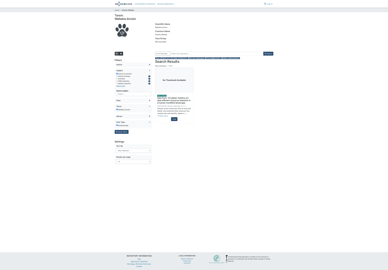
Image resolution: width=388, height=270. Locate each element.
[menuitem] (166, 4)
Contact (139, 266)
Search (269, 54)
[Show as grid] (121, 54)
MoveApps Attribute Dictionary (139, 264)
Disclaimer (187, 263)
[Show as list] (117, 54)
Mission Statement (187, 259)
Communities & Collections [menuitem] (145, 4)
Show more (120, 86)
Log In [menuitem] (269, 4)
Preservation (187, 261)
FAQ (139, 259)
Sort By (119, 146)
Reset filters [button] (122, 132)
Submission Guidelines (139, 261)
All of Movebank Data (163, 54)
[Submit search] (265, 4)
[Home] (124, 3)
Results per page (123, 157)
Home (117, 10)
